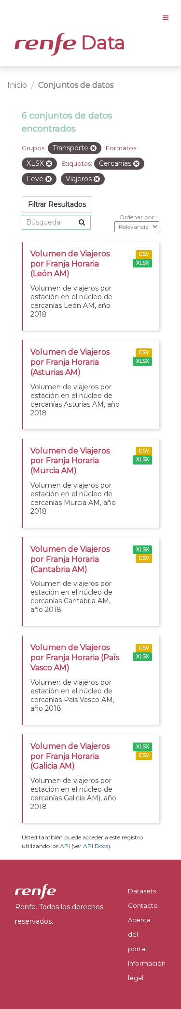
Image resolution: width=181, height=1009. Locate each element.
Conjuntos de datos (75, 85)
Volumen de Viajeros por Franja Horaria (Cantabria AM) (70, 559)
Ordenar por (137, 217)
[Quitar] (93, 148)
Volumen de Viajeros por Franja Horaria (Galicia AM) (70, 756)
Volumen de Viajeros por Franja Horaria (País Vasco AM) (74, 657)
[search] (83, 222)
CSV (144, 254)
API (65, 846)
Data (100, 42)
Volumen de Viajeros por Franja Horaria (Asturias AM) (70, 362)
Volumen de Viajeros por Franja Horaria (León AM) (70, 264)
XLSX (142, 263)
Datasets (142, 891)
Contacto (143, 905)
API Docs (95, 846)
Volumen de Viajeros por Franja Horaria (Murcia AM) (70, 461)
